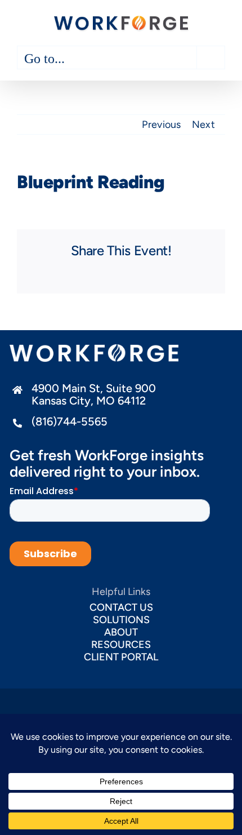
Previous (161, 124)
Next (203, 124)
